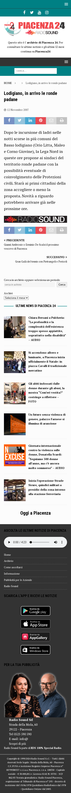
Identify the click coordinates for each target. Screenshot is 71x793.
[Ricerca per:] (35, 70)
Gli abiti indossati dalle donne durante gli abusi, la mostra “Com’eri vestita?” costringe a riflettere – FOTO (46, 392)
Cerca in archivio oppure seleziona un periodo (32, 280)
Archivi (8, 293)
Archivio (8, 561)
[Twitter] (31, 12)
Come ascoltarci (13, 567)
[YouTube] (39, 12)
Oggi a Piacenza (35, 513)
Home (7, 555)
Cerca (62, 284)
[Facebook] (24, 12)
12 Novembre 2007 (18, 110)
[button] (65, 4)
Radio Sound (11, 586)
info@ (24, 739)
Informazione (12, 573)
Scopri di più (17, 744)
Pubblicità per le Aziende (18, 580)
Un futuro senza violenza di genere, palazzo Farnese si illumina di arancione (46, 419)
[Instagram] (46, 12)
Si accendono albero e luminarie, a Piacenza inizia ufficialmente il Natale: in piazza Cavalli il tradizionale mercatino (47, 361)
